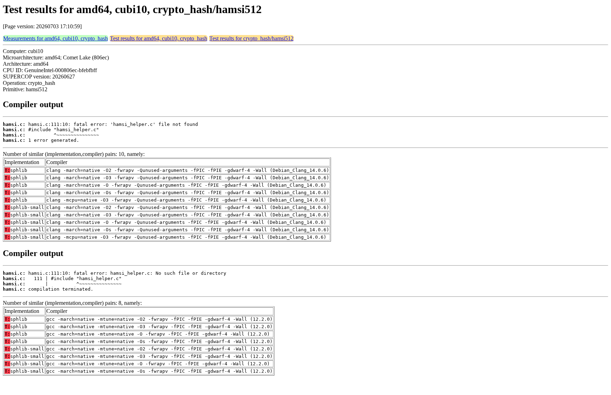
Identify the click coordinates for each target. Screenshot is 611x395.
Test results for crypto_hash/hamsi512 (251, 38)
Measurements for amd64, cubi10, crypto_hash (55, 38)
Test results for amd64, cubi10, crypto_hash (158, 38)
